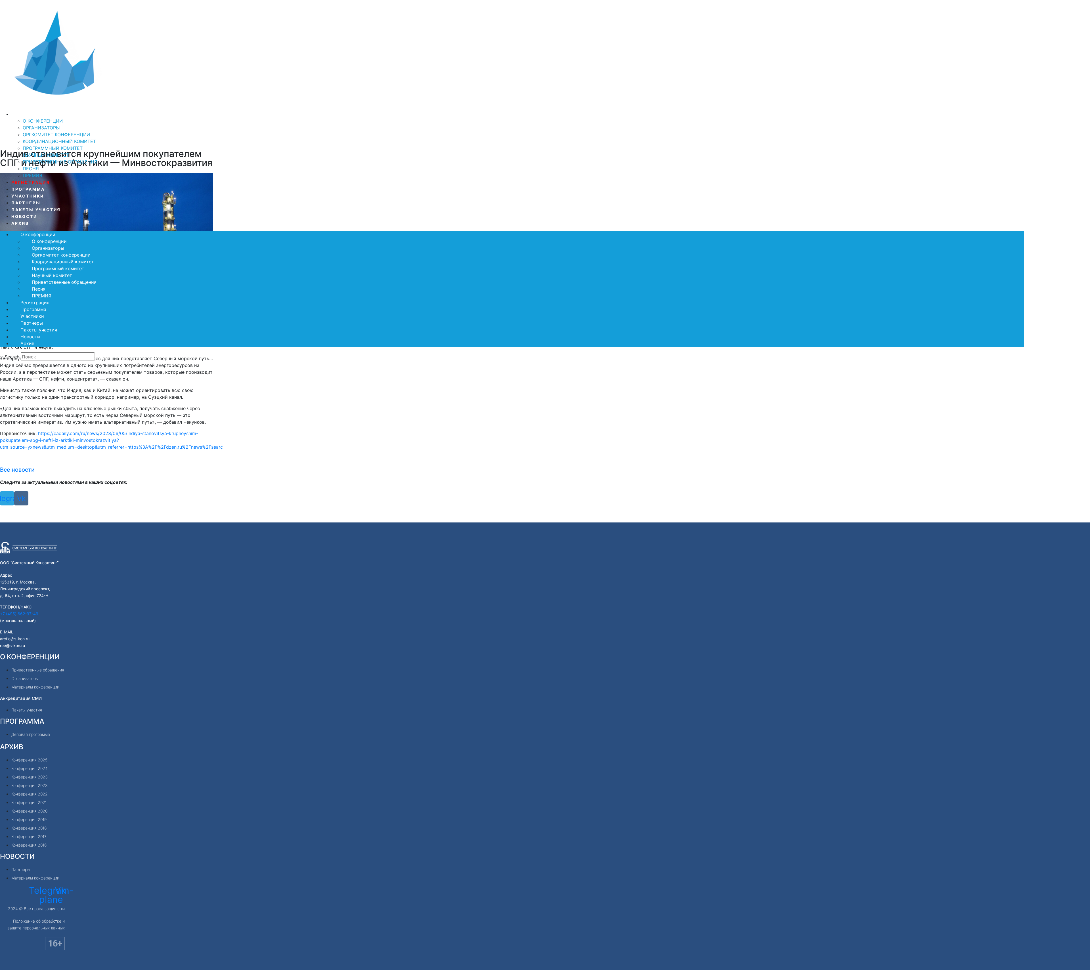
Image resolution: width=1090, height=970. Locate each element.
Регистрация (30, 182)
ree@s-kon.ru (12, 645)
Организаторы (41, 128)
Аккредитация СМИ (21, 698)
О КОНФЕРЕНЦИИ (30, 657)
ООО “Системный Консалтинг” (29, 562)
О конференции (34, 114)
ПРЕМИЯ (32, 175)
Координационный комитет (59, 141)
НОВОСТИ (17, 856)
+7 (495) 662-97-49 (19, 613)
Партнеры (25, 202)
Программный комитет (53, 148)
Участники (27, 196)
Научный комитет (46, 155)
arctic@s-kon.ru (15, 638)
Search (12, 357)
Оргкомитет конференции (56, 134)
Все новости (17, 469)
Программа (28, 189)
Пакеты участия (36, 209)
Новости (24, 216)
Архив (20, 223)
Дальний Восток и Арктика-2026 (80, 107)
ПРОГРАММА (22, 721)
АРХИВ (11, 747)
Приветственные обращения (60, 162)
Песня (31, 168)
